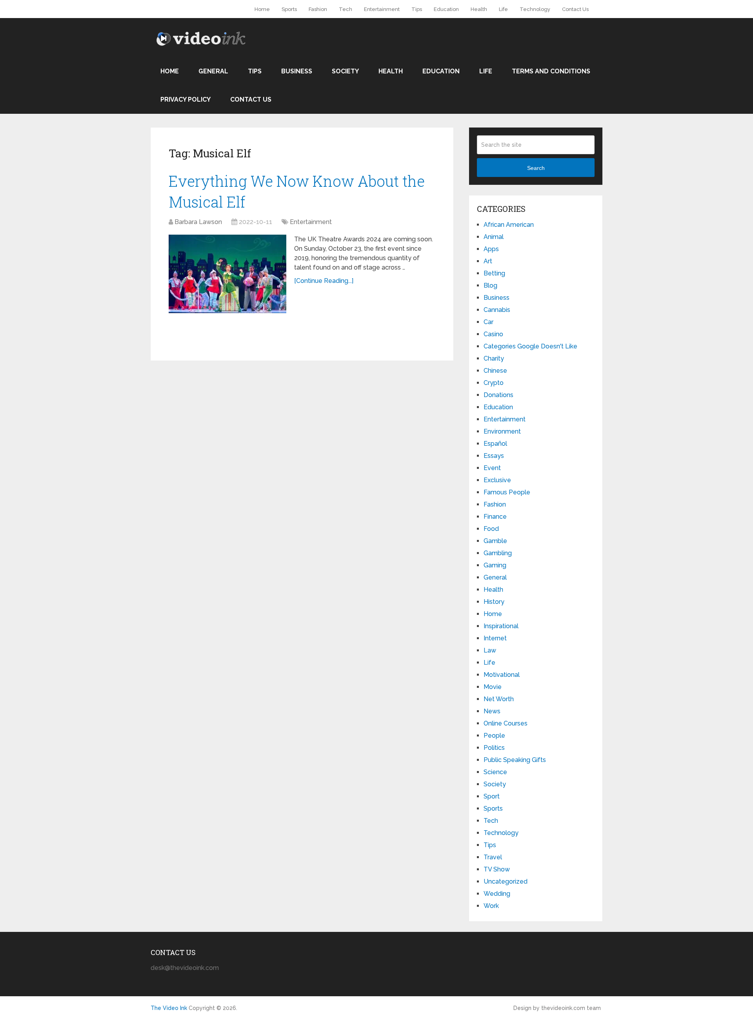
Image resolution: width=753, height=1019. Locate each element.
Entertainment (382, 9)
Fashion (318, 9)
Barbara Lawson (198, 222)
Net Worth (499, 699)
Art (488, 261)
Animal (494, 237)
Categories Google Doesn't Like (530, 346)
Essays (494, 455)
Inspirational (501, 626)
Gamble (495, 541)
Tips (416, 9)
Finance (495, 516)
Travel (493, 857)
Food (491, 528)
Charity (494, 358)
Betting (494, 273)
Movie (493, 687)
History (494, 601)
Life (503, 9)
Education (446, 9)
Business (296, 71)
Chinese (495, 370)
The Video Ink (169, 1008)
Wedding (497, 893)
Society (345, 71)
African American (509, 224)
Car (488, 322)
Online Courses (505, 723)
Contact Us (575, 9)
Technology (535, 9)
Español (495, 443)
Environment (502, 431)
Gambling (498, 553)
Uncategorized (505, 881)
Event (492, 468)
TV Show (497, 869)
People (494, 735)
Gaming (495, 565)
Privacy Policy (185, 99)
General (213, 71)
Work (491, 906)
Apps (491, 249)
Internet (495, 638)
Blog (490, 285)
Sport (492, 796)
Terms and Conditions (551, 71)
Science (495, 772)
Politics (494, 747)
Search (536, 168)
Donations (498, 395)
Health (479, 9)
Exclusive (497, 480)
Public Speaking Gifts (515, 760)
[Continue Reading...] (323, 280)
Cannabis (497, 310)
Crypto (494, 382)
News (492, 711)
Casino (493, 334)
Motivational (502, 674)
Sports (289, 9)
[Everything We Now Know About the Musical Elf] (227, 274)
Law (490, 650)
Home (262, 9)
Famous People (507, 492)
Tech (345, 9)
